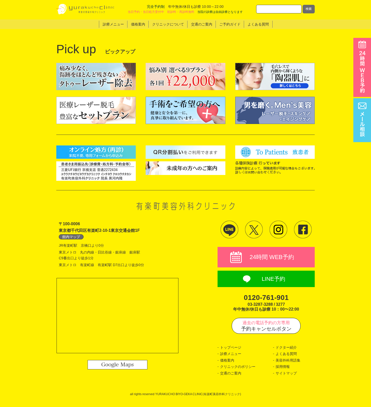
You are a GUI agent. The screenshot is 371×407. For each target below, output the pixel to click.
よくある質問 (286, 354)
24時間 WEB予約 (272, 257)
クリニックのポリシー (237, 367)
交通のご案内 (230, 373)
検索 (309, 9)
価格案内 (227, 360)
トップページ (230, 347)
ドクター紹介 (286, 347)
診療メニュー (230, 354)
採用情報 (283, 367)
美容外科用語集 (288, 360)
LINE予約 (273, 279)
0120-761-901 (266, 297)
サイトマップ (286, 373)
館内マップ (71, 237)
